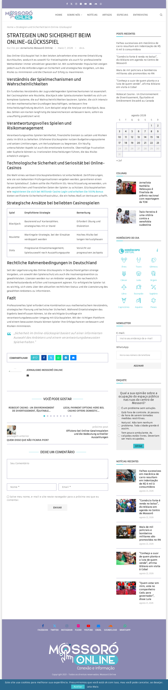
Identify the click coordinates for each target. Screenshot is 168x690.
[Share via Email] (73, 357)
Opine (138, 446)
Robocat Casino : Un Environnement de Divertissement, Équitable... (31, 409)
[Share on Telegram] (66, 357)
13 (138, 137)
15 (151, 137)
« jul (119, 160)
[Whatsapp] (101, 3)
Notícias (92, 14)
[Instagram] (76, 3)
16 (158, 137)
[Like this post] (36, 357)
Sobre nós (73, 14)
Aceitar (78, 686)
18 (126, 142)
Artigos (107, 14)
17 (119, 142)
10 (119, 137)
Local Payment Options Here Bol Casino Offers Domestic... (83, 409)
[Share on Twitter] (51, 357)
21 (145, 142)
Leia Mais (92, 687)
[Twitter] (71, 3)
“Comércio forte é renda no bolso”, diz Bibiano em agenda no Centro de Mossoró (137, 60)
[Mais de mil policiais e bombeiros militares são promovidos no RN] (126, 532)
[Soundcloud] (95, 3)
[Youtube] (85, 3)
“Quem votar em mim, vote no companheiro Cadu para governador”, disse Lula (149, 591)
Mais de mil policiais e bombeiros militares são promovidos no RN (136, 72)
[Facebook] (67, 3)
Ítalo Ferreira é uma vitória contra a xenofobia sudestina (148, 218)
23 (158, 142)
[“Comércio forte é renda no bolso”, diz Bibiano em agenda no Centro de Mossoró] (126, 505)
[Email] (90, 3)
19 (132, 142)
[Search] (161, 14)
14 (145, 137)
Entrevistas (140, 14)
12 (132, 137)
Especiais (122, 14)
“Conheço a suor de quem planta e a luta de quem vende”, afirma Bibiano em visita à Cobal (138, 84)
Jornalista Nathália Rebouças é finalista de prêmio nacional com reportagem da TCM (149, 192)
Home (58, 14)
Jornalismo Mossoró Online (36, 48)
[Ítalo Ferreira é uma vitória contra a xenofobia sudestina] (126, 217)
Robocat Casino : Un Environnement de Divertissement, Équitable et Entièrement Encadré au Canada (137, 97)
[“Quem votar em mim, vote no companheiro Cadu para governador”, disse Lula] (126, 588)
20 (138, 142)
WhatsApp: (122, 347)
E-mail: (120, 333)
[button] (11, 411)
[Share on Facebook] (44, 357)
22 (151, 142)
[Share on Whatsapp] (58, 357)
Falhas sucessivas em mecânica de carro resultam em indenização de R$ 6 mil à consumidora (138, 46)
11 (126, 137)
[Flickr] (81, 3)
